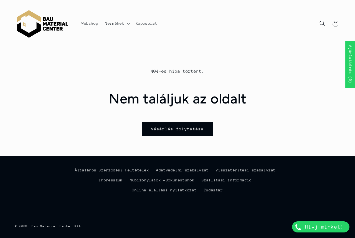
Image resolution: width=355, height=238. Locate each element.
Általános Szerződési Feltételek (112, 170)
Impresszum (111, 180)
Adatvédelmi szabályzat (182, 170)
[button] (117, 23)
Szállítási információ (227, 180)
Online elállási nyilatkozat (164, 190)
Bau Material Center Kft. (57, 226)
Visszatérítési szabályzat (246, 170)
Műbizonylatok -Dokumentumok (162, 180)
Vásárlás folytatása (177, 128)
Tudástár (213, 190)
